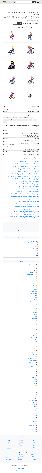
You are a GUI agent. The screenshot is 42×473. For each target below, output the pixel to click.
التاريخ (35, 276)
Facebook (30, 54)
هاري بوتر (35, 402)
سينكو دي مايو (34, 337)
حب (36, 316)
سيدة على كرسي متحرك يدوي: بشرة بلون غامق (28, 207)
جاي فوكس (34, 310)
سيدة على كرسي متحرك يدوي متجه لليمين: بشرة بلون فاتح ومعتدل (25, 212)
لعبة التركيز (21, 230)
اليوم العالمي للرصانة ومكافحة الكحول (29, 302)
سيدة (31, 117)
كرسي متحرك (20, 119)
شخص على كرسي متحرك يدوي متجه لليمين (29, 169)
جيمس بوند (34, 314)
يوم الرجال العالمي (33, 421)
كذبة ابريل (34, 381)
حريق (36, 253)
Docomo (21, 447)
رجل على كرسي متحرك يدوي (32, 179)
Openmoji (30, 100)
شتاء (36, 339)
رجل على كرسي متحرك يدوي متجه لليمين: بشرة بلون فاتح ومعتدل (25, 193)
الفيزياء (35, 297)
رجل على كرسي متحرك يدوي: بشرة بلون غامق (29, 188)
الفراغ (35, 295)
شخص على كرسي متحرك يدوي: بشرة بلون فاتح (28, 161)
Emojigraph (10, 2)
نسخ (19, 23)
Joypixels (12, 85)
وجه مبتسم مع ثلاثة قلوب (32, 242)
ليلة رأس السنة (33, 388)
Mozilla (21, 445)
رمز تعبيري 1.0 (8, 454)
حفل (36, 320)
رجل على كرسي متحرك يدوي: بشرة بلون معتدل (28, 184)
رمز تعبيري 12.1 (21, 457)
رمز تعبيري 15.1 (9, 461)
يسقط (35, 408)
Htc (33, 443)
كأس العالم (34, 377)
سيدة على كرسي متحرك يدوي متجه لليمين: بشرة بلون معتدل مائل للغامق (24, 216)
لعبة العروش (34, 387)
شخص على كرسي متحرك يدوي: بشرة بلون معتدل (28, 164)
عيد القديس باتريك (33, 354)
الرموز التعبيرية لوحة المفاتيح (21, 223)
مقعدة (35, 119)
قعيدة (31, 119)
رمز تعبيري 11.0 (33, 456)
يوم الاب (35, 413)
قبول (36, 252)
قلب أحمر (35, 250)
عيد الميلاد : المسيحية (32, 358)
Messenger (21, 442)
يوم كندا (35, 427)
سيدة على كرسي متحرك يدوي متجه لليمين (29, 209)
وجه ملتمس (35, 246)
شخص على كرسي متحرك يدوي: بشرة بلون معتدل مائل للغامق (26, 166)
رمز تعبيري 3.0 (33, 454)
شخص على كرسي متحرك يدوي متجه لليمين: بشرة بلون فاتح (26, 171)
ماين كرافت (34, 394)
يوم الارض (34, 415)
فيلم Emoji (34, 371)
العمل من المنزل (33, 293)
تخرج (35, 308)
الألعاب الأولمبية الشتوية (32, 274)
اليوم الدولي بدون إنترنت (32, 301)
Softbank (33, 445)
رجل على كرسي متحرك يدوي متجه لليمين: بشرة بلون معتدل (26, 194)
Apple (30, 39)
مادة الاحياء (34, 392)
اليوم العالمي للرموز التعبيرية (31, 304)
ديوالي (35, 325)
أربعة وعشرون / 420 (32, 268)
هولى (35, 406)
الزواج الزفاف (34, 285)
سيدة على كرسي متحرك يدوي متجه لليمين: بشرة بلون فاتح (26, 211)
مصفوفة (35, 398)
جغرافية (35, 312)
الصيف (35, 289)
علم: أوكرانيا (35, 255)
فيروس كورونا (34, 366)
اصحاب (35, 270)
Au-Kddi (8, 447)
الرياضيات (35, 283)
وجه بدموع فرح (34, 241)
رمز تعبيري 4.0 (8, 456)
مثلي (35, 396)
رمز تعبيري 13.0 (33, 457)
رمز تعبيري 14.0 (21, 459)
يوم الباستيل (34, 417)
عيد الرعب (34, 348)
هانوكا (35, 404)
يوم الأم (35, 411)
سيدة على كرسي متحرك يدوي (32, 199)
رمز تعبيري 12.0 (9, 457)
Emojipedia (12, 100)
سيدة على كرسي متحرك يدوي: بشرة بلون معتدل (28, 204)
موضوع (21, 261)
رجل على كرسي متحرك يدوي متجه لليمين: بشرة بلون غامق (26, 198)
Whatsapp (30, 85)
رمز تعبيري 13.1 (9, 459)
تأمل (36, 306)
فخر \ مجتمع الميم (33, 362)
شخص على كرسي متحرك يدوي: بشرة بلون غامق (28, 168)
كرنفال (35, 383)
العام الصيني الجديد (33, 291)
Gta (36, 266)
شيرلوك (35, 341)
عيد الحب (35, 346)
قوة (36, 375)
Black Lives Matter (33, 264)
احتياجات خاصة (14, 117)
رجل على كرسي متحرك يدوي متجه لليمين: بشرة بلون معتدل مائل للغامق (24, 196)
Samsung (30, 70)
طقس (35, 343)
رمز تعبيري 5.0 (21, 456)
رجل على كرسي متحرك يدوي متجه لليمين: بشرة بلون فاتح (26, 191)
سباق (35, 331)
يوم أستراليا (34, 410)
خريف (35, 322)
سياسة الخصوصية (21, 468)
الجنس (35, 281)
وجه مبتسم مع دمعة (33, 244)
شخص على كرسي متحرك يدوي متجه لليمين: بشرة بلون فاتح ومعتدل (24, 173)
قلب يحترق (35, 248)
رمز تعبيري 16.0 (21, 461)
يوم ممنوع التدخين (33, 431)
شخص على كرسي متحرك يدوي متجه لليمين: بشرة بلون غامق (26, 178)
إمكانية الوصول (7, 117)
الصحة (35, 287)
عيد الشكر (34, 350)
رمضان (35, 329)
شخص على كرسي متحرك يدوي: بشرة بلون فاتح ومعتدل (27, 163)
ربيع (36, 327)
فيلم (36, 369)
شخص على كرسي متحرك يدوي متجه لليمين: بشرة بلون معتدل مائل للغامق (23, 176)
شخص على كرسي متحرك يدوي (32, 159)
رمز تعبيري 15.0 (33, 459)
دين (36, 323)
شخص (26, 119)
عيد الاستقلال (34, 345)
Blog (21, 226)
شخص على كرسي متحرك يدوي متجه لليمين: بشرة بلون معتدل (26, 174)
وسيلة (5, 122)
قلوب (35, 373)
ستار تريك (34, 333)
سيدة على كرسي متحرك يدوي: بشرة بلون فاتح (29, 201)
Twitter (11, 54)
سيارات (35, 335)
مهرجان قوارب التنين (32, 400)
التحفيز (35, 278)
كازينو (35, 379)
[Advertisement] (21, 7)
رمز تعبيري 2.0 (21, 454)
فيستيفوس (34, 367)
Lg (8, 445)
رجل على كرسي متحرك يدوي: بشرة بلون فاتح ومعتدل (27, 183)
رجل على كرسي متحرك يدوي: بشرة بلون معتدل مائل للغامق (26, 186)
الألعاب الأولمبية (33, 272)
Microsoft (12, 70)
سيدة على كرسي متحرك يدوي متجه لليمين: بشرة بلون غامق (26, 217)
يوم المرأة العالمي (33, 425)
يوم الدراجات (34, 419)
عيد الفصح (34, 352)
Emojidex (21, 443)
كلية (36, 385)
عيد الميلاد (34, 356)
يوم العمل (35, 423)
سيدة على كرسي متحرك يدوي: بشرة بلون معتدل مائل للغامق (26, 206)
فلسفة (35, 364)
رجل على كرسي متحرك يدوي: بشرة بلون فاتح (29, 181)
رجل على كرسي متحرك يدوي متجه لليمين (30, 189)
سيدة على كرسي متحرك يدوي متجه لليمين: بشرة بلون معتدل (26, 214)
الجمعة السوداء (34, 280)
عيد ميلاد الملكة (33, 360)
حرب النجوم (34, 318)
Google (12, 39)
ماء (36, 390)
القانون (35, 299)
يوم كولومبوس (34, 429)
